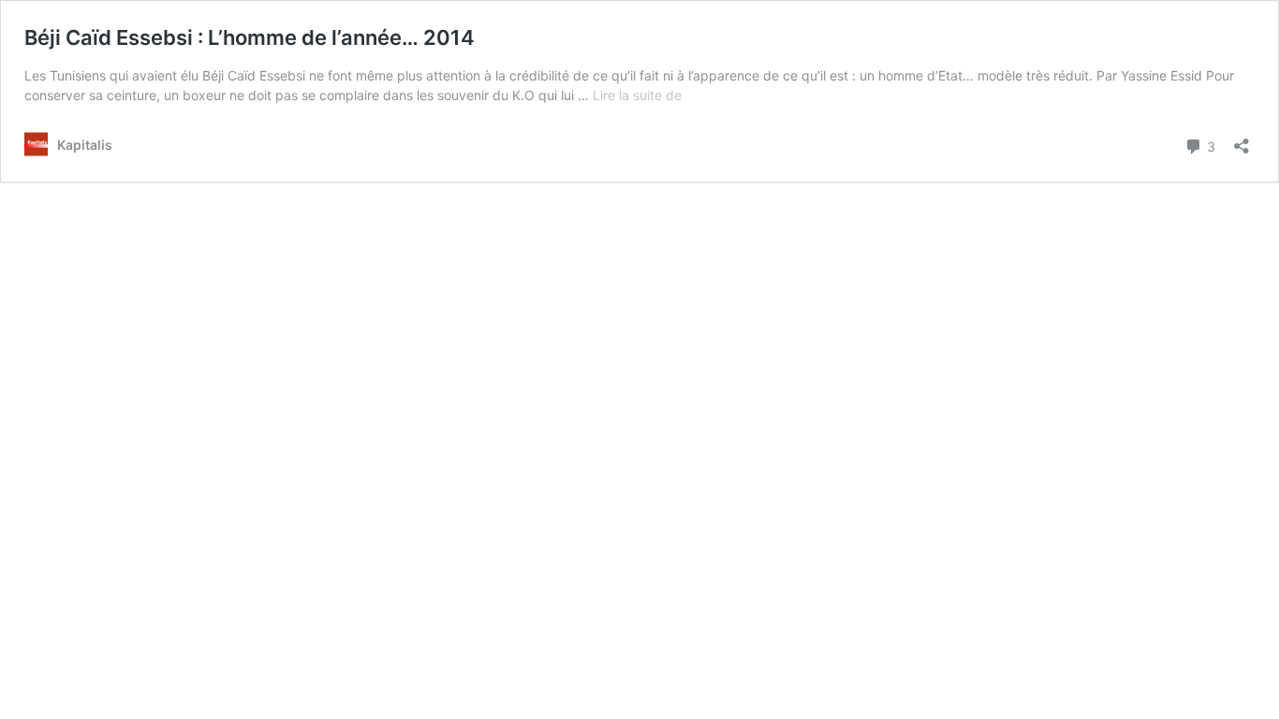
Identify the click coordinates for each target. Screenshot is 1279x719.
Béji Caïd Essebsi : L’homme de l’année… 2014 (249, 37)
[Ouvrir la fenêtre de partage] (1241, 139)
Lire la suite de (637, 95)
